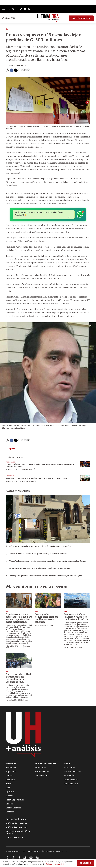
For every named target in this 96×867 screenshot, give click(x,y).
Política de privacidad (55, 864)
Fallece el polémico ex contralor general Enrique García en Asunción (38, 554)
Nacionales (10, 462)
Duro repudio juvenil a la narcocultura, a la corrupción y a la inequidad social (19, 678)
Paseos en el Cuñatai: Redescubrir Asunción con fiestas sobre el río (76, 617)
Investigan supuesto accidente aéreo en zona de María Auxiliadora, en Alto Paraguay (45, 576)
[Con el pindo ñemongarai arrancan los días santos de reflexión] (48, 600)
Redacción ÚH (31, 469)
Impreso (11, 449)
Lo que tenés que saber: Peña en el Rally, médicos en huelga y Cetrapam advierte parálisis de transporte (40, 465)
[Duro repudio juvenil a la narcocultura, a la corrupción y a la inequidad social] (19, 660)
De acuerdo (85, 863)
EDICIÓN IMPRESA (81, 18)
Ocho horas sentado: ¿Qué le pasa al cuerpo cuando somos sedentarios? (39, 568)
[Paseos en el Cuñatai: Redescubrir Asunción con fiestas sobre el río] (77, 600)
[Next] (87, 102)
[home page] (48, 18)
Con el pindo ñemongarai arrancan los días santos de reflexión (46, 618)
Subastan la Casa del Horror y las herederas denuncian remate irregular (40, 546)
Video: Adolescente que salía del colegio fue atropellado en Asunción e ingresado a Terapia (47, 561)
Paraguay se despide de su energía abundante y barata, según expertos (36, 478)
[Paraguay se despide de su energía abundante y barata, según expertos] (85, 478)
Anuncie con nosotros (45, 764)
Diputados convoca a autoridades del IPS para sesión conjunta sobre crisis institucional (19, 618)
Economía (10, 476)
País (7, 29)
